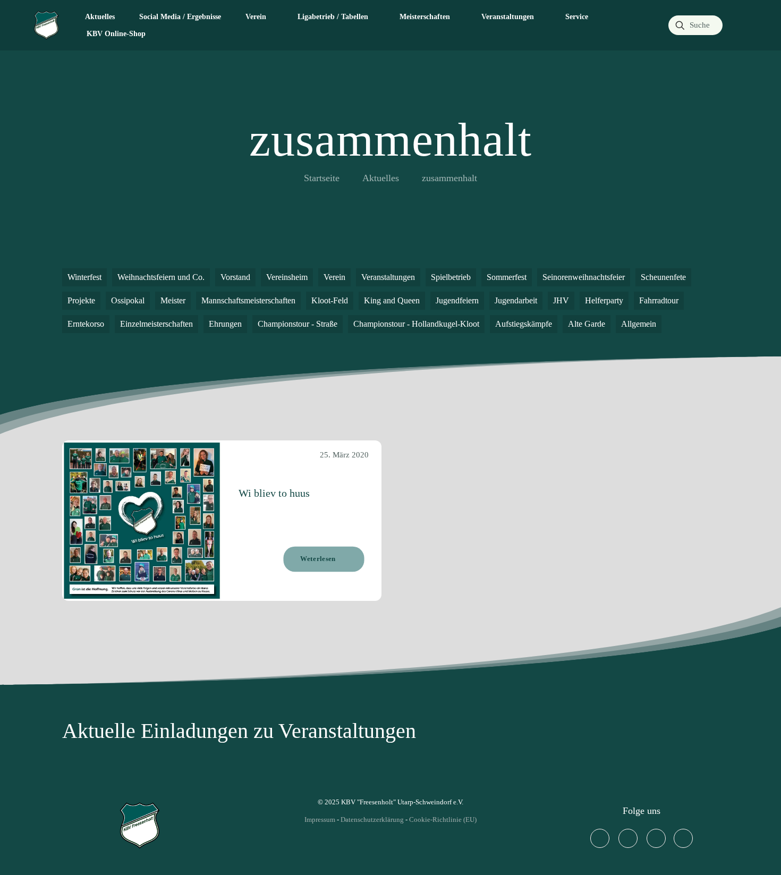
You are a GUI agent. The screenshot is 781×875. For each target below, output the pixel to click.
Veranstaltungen (388, 277)
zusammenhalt (449, 178)
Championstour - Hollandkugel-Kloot (416, 323)
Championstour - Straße (297, 323)
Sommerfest (507, 277)
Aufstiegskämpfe (523, 323)
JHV (561, 300)
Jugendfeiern (457, 300)
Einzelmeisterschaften (156, 323)
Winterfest (84, 277)
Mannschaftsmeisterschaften (248, 300)
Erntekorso (85, 323)
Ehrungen (225, 323)
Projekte (81, 300)
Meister (172, 300)
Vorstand (235, 277)
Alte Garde (586, 323)
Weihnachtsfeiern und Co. (161, 277)
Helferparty (604, 300)
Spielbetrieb (451, 277)
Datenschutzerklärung (372, 819)
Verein (334, 277)
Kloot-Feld (329, 300)
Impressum (319, 819)
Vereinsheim (287, 277)
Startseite (321, 178)
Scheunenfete (663, 277)
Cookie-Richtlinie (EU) (443, 819)
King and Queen (392, 300)
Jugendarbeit (516, 300)
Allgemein (638, 323)
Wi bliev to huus (274, 493)
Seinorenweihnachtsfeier (583, 277)
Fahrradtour (658, 300)
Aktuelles (380, 178)
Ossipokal (128, 300)
